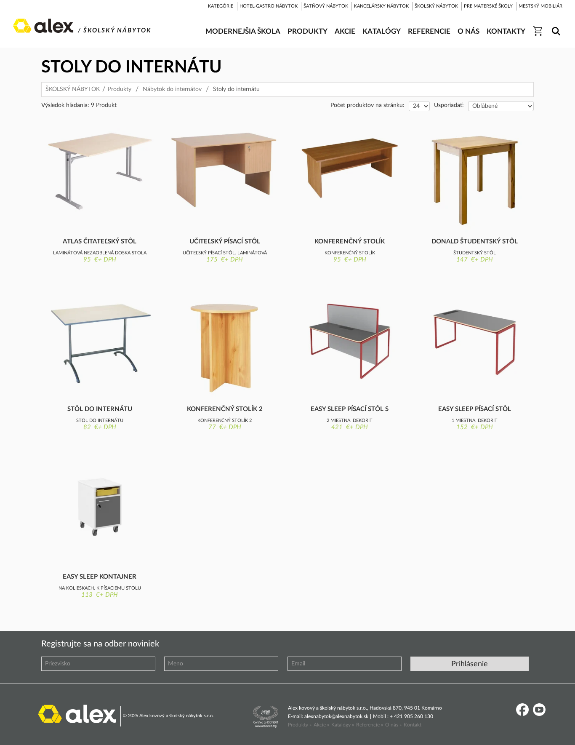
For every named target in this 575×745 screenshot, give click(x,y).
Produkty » (299, 724)
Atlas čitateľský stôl (99, 241)
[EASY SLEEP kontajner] (99, 507)
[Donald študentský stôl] (474, 180)
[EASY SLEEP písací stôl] (474, 339)
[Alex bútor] (77, 713)
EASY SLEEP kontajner (99, 577)
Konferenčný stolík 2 (225, 409)
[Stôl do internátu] (99, 343)
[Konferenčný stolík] (349, 168)
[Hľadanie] (554, 26)
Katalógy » (342, 724)
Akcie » (321, 724)
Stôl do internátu (99, 409)
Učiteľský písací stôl (224, 241)
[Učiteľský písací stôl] (224, 169)
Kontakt (412, 724)
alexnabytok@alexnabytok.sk (336, 716)
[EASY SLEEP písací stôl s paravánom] (349, 339)
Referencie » (369, 724)
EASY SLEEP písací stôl (474, 409)
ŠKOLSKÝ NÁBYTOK (72, 89)
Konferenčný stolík (349, 241)
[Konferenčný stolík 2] (224, 348)
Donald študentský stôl (474, 241)
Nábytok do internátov (172, 89)
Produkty (119, 89)
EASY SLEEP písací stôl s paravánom (350, 410)
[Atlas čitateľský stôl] (99, 172)
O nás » (393, 724)
